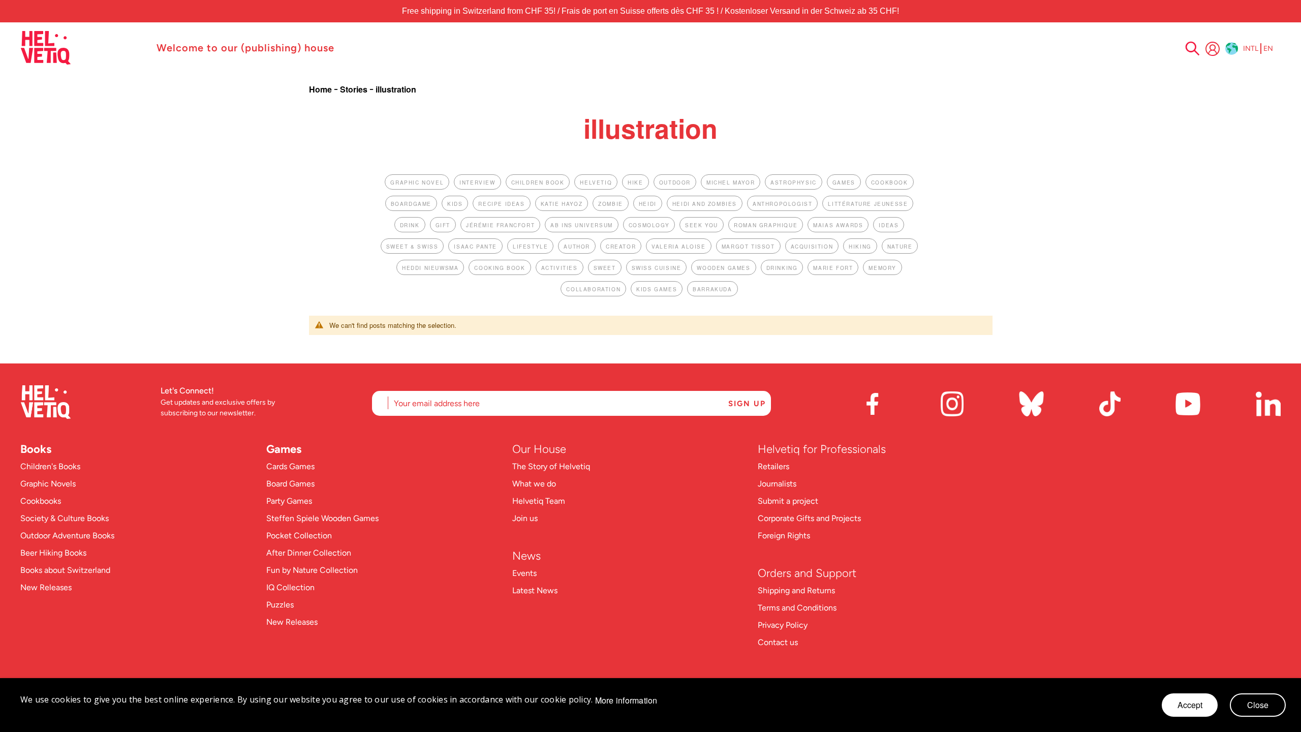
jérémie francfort (500, 225)
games (843, 182)
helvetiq (596, 182)
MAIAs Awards (838, 225)
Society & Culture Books (64, 518)
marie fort (833, 267)
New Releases (46, 587)
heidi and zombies (704, 203)
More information (626, 700)
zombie (610, 203)
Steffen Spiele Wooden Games (322, 518)
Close (1257, 705)
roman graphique (765, 225)
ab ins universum (581, 225)
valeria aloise (678, 246)
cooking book (499, 267)
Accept (1190, 705)
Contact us (778, 642)
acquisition (812, 246)
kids (454, 203)
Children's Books (50, 466)
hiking (860, 246)
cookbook (889, 182)
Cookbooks (40, 501)
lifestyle (530, 246)
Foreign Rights (784, 535)
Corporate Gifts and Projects (809, 518)
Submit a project (788, 501)
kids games (656, 289)
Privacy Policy (783, 625)
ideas (889, 225)
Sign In (1212, 49)
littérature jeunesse (868, 203)
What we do (534, 484)
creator (621, 246)
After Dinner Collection (308, 553)
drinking (782, 267)
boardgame (411, 203)
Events (524, 573)
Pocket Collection (299, 535)
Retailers (773, 466)
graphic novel (417, 182)
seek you (701, 225)
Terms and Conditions (797, 608)
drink (410, 225)
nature (900, 246)
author (577, 246)
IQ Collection (290, 587)
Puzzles (280, 604)
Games (283, 449)
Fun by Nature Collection (312, 570)
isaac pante (475, 246)
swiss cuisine (657, 267)
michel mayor (730, 182)
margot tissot (748, 246)
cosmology (649, 225)
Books (35, 449)
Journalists (777, 484)
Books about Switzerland (65, 570)
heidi (648, 203)
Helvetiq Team (538, 501)
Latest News (534, 590)
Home (321, 89)
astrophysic (793, 182)
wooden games (723, 267)
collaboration (593, 289)
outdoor (675, 182)
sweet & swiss (412, 246)
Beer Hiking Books (53, 553)
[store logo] (83, 47)
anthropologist (782, 203)
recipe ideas (501, 203)
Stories (354, 89)
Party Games (289, 501)
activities (559, 267)
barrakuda (712, 289)
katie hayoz (562, 203)
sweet (605, 267)
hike (635, 182)
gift (443, 225)
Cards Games (290, 466)
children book (538, 182)
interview (477, 182)
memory (882, 267)
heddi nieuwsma (430, 267)
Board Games (290, 484)
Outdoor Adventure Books (67, 535)
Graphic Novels (48, 484)
